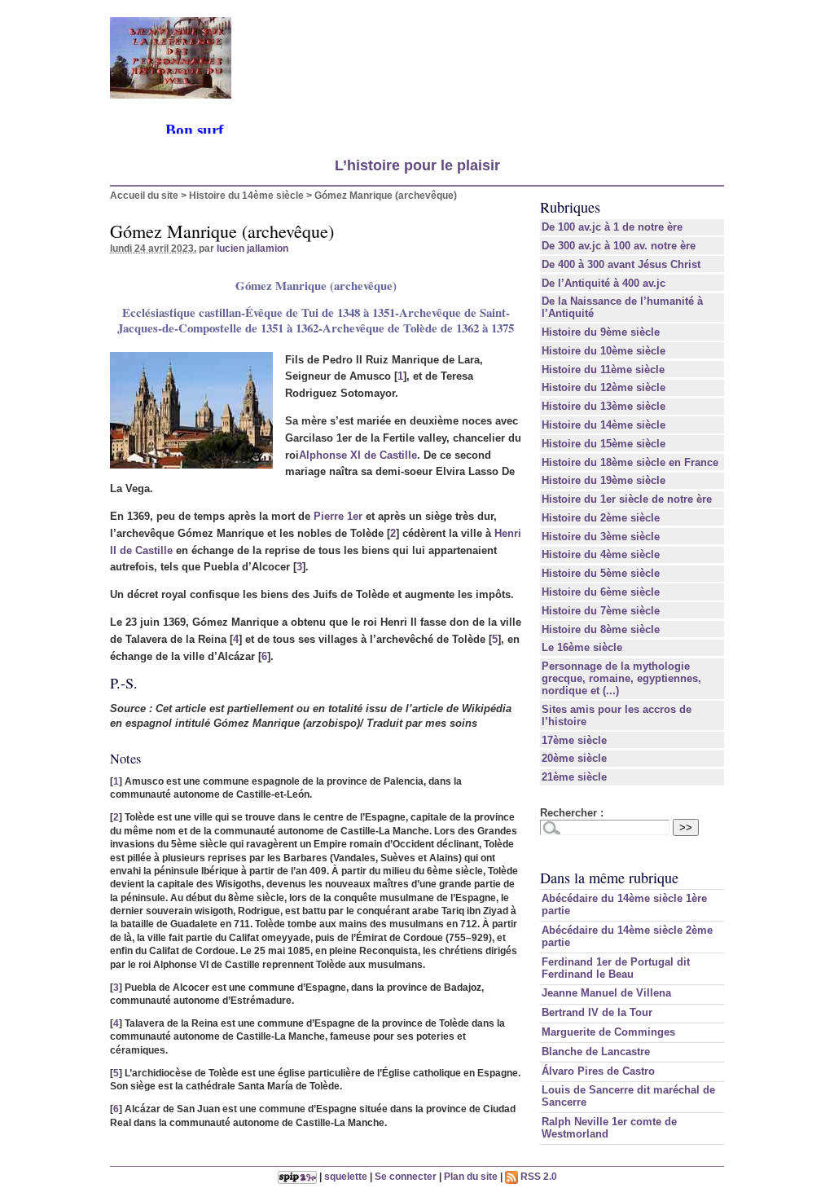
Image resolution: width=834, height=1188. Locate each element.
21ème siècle (574, 777)
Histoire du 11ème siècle (603, 369)
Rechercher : (572, 813)
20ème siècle (574, 758)
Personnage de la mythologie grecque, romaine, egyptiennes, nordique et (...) (621, 678)
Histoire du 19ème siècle (603, 480)
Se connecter (406, 1176)
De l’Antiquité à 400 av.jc (603, 283)
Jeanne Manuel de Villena (606, 993)
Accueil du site (144, 195)
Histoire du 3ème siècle (601, 536)
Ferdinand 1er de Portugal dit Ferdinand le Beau (616, 968)
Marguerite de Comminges (608, 1032)
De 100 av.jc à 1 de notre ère (612, 227)
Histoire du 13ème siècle (603, 406)
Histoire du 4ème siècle (601, 554)
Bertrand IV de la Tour (597, 1012)
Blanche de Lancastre (596, 1051)
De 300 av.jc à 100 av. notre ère (619, 246)
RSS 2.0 (537, 1176)
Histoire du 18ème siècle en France (630, 462)
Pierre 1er (338, 516)
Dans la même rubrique (609, 877)
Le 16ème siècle (582, 647)
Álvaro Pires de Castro (598, 1071)
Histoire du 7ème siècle (601, 611)
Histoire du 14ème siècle (246, 195)
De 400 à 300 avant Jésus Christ (621, 264)
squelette (345, 1176)
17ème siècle (574, 740)
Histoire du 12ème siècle (603, 387)
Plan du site (471, 1176)
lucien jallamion (252, 248)
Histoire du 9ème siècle (601, 332)
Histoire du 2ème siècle (601, 518)
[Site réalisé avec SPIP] (297, 1176)
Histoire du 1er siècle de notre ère (627, 499)
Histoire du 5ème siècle (601, 573)
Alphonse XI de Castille (358, 455)
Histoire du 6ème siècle (601, 592)
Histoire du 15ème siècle (603, 444)
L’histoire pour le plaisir (417, 165)
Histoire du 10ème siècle (603, 351)
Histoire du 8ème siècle (601, 629)
